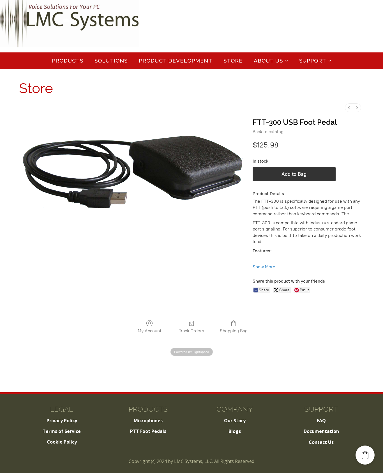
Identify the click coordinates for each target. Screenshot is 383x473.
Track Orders (191, 330)
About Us (268, 60)
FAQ (321, 420)
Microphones (148, 420)
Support (312, 60)
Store (233, 60)
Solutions (111, 60)
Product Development (175, 60)
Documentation (321, 431)
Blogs (235, 431)
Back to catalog (268, 131)
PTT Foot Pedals (148, 431)
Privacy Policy (62, 420)
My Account (149, 330)
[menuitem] (349, 108)
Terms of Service (62, 431)
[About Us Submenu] (288, 60)
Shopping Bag (234, 330)
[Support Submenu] (331, 60)
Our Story (235, 420)
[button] (365, 455)
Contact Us (321, 442)
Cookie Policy (62, 442)
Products (67, 60)
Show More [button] (264, 266)
